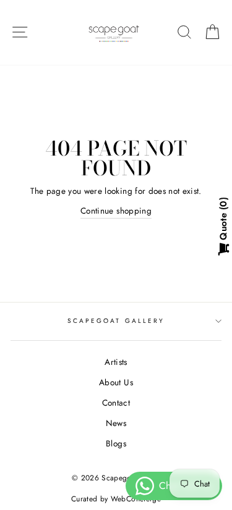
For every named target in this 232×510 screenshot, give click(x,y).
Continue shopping (116, 210)
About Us (116, 382)
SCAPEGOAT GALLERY (116, 320)
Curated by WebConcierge (116, 498)
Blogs (116, 443)
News (116, 423)
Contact (116, 402)
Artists (116, 362)
